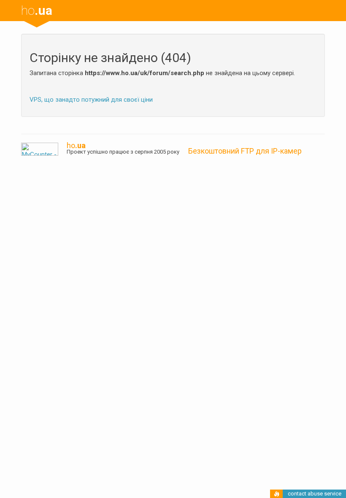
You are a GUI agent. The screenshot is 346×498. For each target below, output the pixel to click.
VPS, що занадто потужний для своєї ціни (91, 99)
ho (36, 10)
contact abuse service (314, 493)
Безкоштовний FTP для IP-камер (245, 150)
